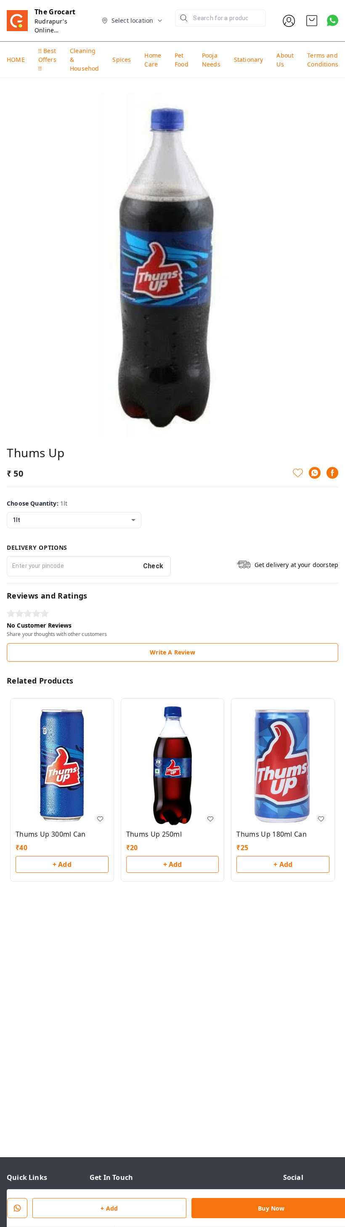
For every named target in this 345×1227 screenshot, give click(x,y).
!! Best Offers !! (47, 59)
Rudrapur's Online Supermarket (53, 30)
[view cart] (311, 20)
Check (153, 566)
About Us (285, 59)
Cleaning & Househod (84, 59)
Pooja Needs (211, 59)
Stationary (248, 60)
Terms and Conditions (322, 59)
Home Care (152, 59)
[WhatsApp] (315, 473)
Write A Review (172, 652)
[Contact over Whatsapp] (332, 20)
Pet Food (181, 59)
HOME (16, 60)
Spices (121, 60)
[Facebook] (332, 473)
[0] (311, 20)
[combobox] (74, 520)
